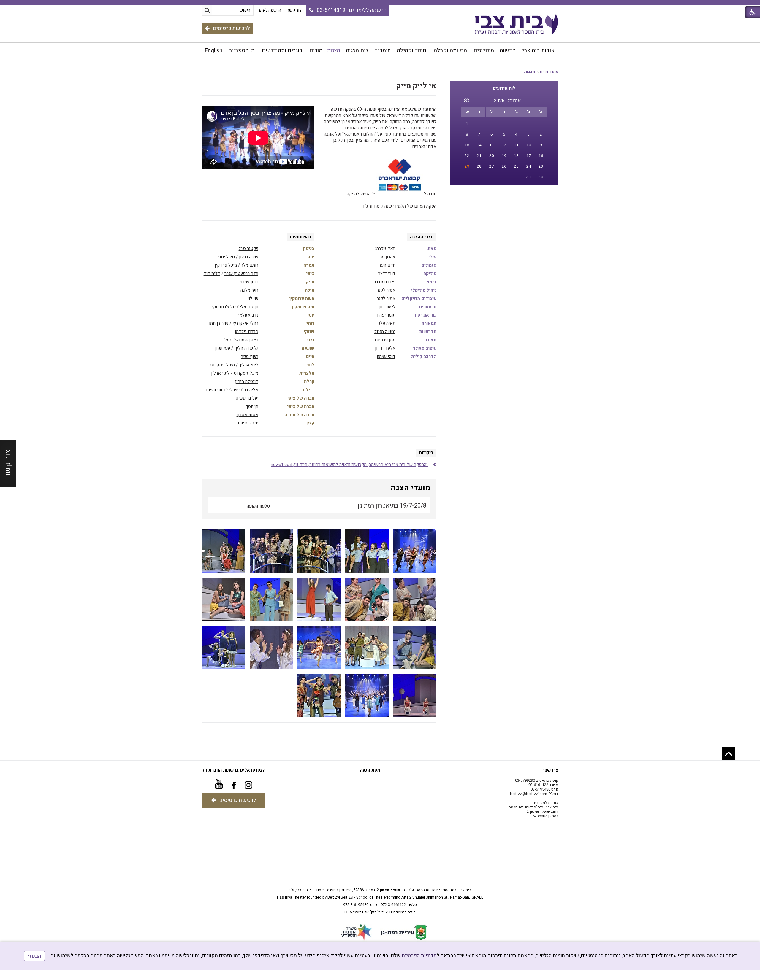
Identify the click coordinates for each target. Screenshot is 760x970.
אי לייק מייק (416, 85)
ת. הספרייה (241, 50)
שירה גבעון (248, 257)
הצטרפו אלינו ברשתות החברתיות (234, 770)
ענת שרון (222, 348)
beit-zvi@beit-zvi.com (528, 793)
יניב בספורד (247, 423)
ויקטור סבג (248, 248)
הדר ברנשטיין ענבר (241, 273)
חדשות (508, 50)
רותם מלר (249, 265)
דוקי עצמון (386, 356)
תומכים (382, 50)
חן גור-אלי (249, 306)
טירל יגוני (226, 257)
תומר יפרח (386, 315)
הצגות (333, 50)
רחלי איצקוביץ (245, 323)
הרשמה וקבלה (450, 50)
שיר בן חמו (218, 323)
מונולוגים (484, 50)
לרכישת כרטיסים (231, 28)
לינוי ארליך (248, 365)
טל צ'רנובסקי (224, 306)
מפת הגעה (370, 770)
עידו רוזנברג (384, 282)
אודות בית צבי (538, 50)
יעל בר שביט (246, 398)
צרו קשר (550, 770)
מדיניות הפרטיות (419, 955)
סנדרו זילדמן (246, 331)
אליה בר (251, 390)
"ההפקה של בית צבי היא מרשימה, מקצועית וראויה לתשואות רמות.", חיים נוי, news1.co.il (349, 464)
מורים (315, 50)
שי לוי (253, 298)
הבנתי (34, 956)
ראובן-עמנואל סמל (241, 340)
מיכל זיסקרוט (222, 365)
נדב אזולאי (248, 315)
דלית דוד (212, 273)
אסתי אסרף (247, 414)
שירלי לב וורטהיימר (222, 390)
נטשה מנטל (384, 331)
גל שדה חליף (246, 348)
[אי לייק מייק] (414, 551)
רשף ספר (249, 356)
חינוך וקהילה (411, 50)
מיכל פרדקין (226, 265)
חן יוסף (251, 406)
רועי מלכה (249, 290)
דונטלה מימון (246, 381)
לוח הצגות (357, 50)
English (213, 50)
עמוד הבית (549, 72)
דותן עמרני (249, 282)
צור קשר (8, 463)
